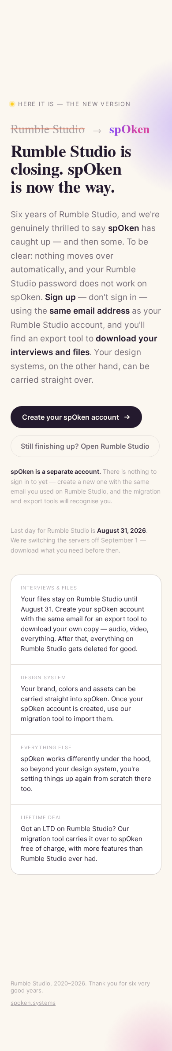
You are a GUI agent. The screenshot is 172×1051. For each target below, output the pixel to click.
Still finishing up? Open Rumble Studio (85, 446)
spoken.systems (33, 1002)
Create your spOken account (70, 417)
